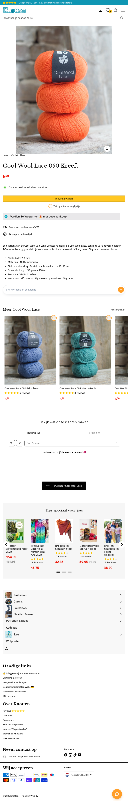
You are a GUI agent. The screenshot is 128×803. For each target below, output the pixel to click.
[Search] (121, 18)
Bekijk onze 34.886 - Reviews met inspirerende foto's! (45, 2)
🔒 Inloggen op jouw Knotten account (21, 673)
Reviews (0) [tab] (33, 432)
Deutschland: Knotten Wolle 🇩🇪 (18, 686)
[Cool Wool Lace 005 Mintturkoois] (85, 359)
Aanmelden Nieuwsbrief (15, 691)
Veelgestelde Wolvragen (14, 682)
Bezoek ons (8, 719)
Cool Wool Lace (18, 155)
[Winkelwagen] (115, 10)
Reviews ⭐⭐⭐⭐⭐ (14, 710)
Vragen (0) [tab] (94, 432)
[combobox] (64, 18)
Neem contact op (11, 738)
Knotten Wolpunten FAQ (15, 729)
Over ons (7, 715)
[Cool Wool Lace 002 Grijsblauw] (30, 359)
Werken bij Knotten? (13, 733)
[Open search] (11, 443)
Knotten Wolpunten (13, 724)
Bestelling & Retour (12, 677)
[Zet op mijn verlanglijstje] (54, 318)
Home (5, 155)
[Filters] (19, 443)
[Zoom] (107, 149)
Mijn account (9, 696)
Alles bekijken (118, 309)
